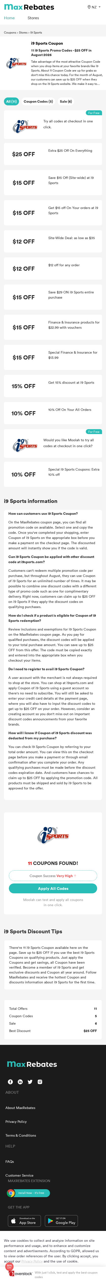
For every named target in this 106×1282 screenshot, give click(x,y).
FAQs (9, 1161)
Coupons (10, 32)
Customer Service (19, 1175)
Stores (23, 32)
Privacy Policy (16, 1121)
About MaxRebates (20, 1107)
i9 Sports (36, 32)
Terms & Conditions (20, 1135)
